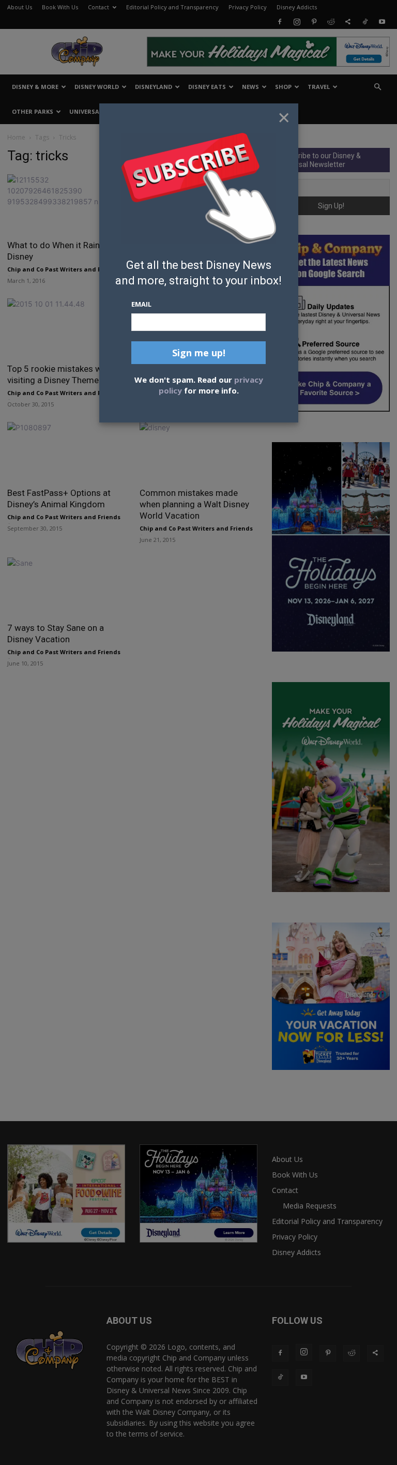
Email (141, 304)
